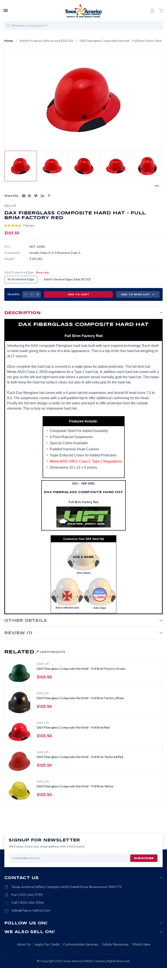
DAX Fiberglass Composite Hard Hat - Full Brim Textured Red (80, 757)
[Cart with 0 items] (161, 10)
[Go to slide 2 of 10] (156, 186)
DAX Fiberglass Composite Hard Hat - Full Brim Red (73, 727)
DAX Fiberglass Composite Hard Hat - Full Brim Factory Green (81, 669)
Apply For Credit (47, 944)
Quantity (13, 294)
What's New (141, 944)
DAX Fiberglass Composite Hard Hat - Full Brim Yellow (75, 786)
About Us (24, 944)
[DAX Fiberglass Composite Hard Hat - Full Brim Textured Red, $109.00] (19, 761)
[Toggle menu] (5, 10)
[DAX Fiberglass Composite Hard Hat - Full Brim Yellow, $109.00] (19, 791)
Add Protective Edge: (26, 272)
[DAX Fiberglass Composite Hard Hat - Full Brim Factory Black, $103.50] (19, 702)
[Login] (152, 10)
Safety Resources (115, 944)
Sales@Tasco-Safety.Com (30, 910)
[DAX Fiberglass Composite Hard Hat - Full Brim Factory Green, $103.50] (19, 673)
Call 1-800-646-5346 (27, 902)
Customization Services (80, 944)
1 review (29, 225)
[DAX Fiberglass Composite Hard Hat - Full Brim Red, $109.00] (19, 732)
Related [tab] (34, 652)
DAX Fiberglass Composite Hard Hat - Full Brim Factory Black (80, 698)
